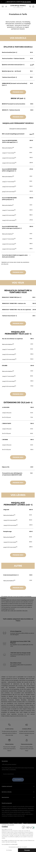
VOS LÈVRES (18, 495)
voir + (15, 142)
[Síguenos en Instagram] (13, 823)
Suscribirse (18, 779)
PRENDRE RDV (18, 92)
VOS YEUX (18, 282)
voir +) (15, 52)
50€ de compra (26, 1)
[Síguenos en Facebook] (9, 823)
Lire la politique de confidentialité (9, 844)
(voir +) (22, 64)
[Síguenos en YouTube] (22, 823)
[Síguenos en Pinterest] (18, 823)
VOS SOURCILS (18, 38)
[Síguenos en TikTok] (27, 823)
